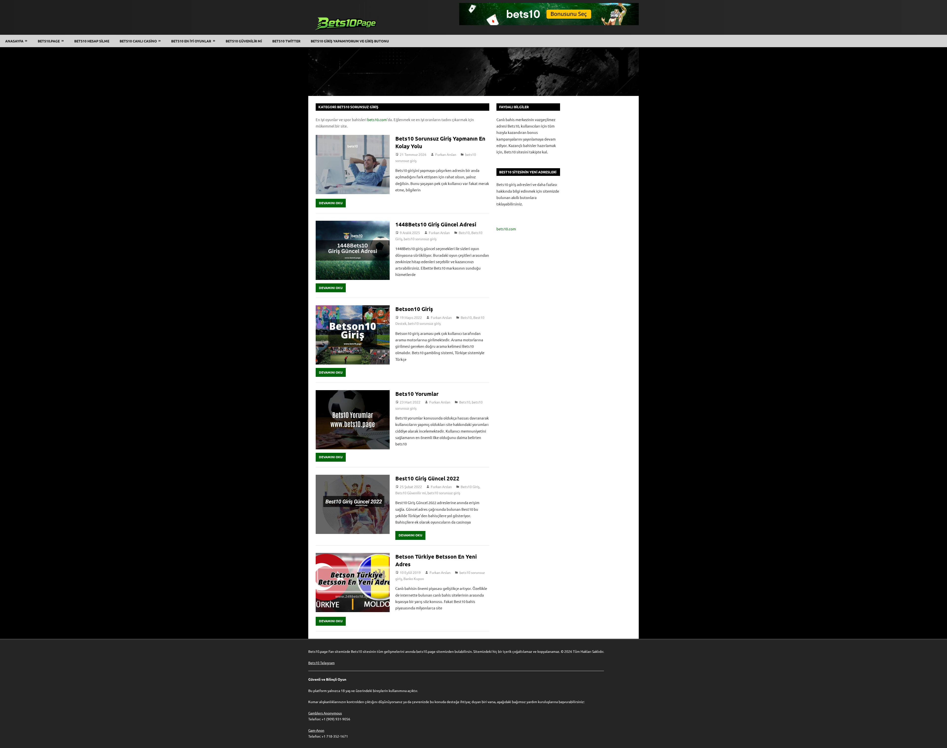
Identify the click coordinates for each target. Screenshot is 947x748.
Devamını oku (331, 203)
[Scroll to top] (939, 740)
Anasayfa (14, 41)
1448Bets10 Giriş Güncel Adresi (435, 224)
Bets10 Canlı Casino (138, 41)
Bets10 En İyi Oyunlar (191, 41)
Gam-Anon (316, 730)
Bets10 (464, 232)
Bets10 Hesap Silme (91, 41)
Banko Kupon (413, 578)
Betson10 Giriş (414, 309)
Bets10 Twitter (286, 41)
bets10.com (377, 119)
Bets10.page (49, 41)
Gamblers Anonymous (325, 713)
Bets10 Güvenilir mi (410, 493)
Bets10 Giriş (470, 486)
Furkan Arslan (445, 154)
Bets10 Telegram (321, 662)
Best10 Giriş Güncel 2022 (427, 478)
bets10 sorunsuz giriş (420, 239)
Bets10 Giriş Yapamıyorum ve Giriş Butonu (350, 41)
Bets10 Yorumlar (417, 393)
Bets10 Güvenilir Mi (244, 41)
